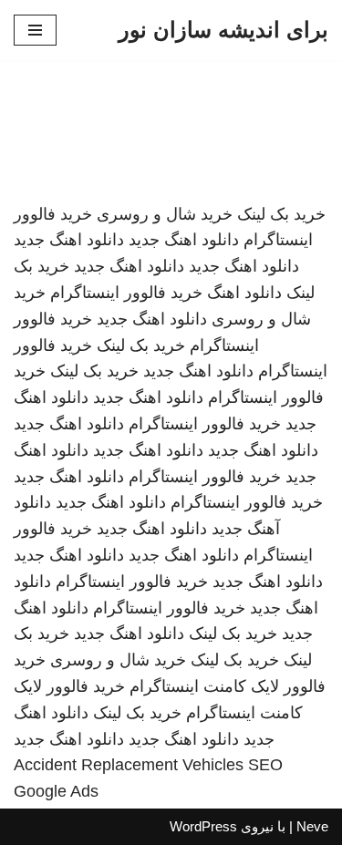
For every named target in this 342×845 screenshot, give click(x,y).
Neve (312, 826)
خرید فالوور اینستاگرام (126, 292)
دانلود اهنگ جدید (184, 240)
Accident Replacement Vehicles (129, 765)
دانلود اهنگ (244, 292)
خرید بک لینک (281, 214)
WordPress (203, 826)
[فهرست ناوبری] (35, 30)
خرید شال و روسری (165, 214)
